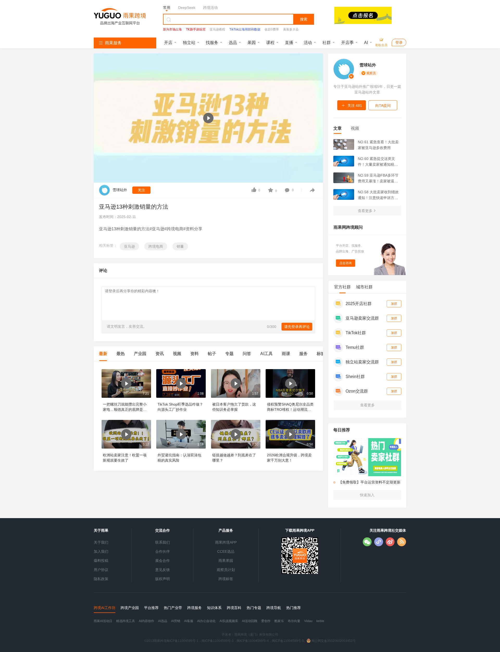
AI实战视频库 (229, 621)
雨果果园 (225, 560)
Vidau (308, 621)
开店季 (347, 42)
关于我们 (101, 542)
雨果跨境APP (226, 542)
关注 (141, 190)
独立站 (189, 42)
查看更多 (365, 211)
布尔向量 (294, 621)
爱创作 (266, 621)
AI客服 (188, 621)
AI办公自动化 (206, 621)
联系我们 (162, 542)
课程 (270, 42)
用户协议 (101, 570)
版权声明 (162, 579)
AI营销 (175, 621)
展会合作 (162, 560)
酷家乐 (279, 621)
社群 (326, 42)
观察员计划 (226, 570)
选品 (233, 42)
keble (320, 621)
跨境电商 (155, 246)
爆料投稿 (101, 560)
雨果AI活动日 (103, 621)
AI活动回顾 (249, 621)
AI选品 (162, 621)
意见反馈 (162, 570)
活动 (308, 42)
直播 (289, 42)
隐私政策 (101, 579)
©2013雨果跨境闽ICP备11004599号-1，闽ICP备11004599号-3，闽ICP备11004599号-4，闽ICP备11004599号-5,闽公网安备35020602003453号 (250, 641)
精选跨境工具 (125, 621)
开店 (168, 42)
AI (366, 42)
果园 (251, 42)
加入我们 (101, 551)
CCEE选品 (225, 551)
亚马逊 (129, 246)
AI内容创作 (146, 621)
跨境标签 (225, 579)
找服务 (212, 42)
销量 (180, 246)
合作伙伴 (162, 551)
